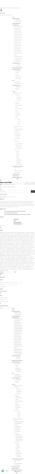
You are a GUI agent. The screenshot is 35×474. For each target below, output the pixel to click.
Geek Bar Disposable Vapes (18, 56)
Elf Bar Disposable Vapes (17, 31)
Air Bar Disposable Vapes (17, 339)
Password (1, 284)
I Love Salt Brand (17, 138)
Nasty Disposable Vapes (17, 43)
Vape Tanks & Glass (17, 172)
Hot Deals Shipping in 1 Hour (16, 23)
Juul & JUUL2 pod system (16, 85)
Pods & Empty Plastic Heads (18, 170)
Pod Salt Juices (17, 429)
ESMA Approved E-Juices (16, 174)
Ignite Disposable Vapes (17, 45)
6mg (19, 413)
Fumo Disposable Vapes (17, 350)
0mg (19, 124)
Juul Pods (17, 89)
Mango (17, 111)
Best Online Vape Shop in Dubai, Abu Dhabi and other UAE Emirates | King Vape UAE (17, 214)
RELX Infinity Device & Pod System (17, 67)
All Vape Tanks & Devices (16, 18)
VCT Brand (19, 100)
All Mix (17, 116)
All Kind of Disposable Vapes (18, 26)
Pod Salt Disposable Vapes (18, 59)
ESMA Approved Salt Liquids (19, 421)
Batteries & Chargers (17, 167)
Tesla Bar (15, 347)
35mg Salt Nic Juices (19, 146)
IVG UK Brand (19, 391)
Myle (13, 80)
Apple (17, 106)
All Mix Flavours (19, 456)
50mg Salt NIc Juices (19, 440)
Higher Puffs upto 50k (17, 320)
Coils (15, 169)
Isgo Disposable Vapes (17, 50)
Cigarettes (17, 72)
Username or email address (4, 282)
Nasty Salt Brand (17, 133)
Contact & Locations (16, 175)
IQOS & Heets (18, 64)
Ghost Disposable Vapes (17, 40)
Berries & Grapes (19, 160)
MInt (16, 402)
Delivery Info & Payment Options (17, 177)
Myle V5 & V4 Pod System (18, 83)
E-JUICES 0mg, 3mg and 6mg (17, 385)
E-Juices (14, 91)
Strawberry (17, 103)
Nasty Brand (19, 97)
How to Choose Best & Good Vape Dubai (10, 212)
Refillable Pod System (18, 312)
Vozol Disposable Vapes (17, 61)
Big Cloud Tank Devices (18, 21)
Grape (18, 152)
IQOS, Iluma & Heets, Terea (16, 355)
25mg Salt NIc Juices (19, 143)
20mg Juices (18, 141)
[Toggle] (21, 314)
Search (1, 189)
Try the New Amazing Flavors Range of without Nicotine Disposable (15, 211)
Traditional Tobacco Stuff (16, 69)
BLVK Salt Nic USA (17, 135)
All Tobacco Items (18, 70)
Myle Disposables (17, 374)
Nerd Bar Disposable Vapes (18, 35)
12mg (19, 119)
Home (1, 184)
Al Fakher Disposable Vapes (18, 34)
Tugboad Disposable (17, 29)
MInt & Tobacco (18, 114)
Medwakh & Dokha (18, 77)
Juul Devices (17, 88)
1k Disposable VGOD (18, 130)
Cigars (16, 366)
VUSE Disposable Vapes (17, 32)
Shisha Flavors (18, 75)
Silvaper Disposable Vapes (18, 51)
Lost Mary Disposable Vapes (18, 53)
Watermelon (18, 113)
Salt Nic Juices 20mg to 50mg (18, 126)
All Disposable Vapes (15, 317)
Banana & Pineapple (19, 105)
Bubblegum (18, 162)
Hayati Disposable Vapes (17, 37)
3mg (19, 122)
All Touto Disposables (17, 42)
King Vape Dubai (2, 13)
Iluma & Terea (18, 358)
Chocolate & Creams (19, 108)
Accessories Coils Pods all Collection (18, 166)
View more (1, 273)
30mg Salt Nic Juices (19, 437)
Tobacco (18, 151)
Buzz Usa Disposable (17, 48)
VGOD (18, 95)
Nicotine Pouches (18, 78)
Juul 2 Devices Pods (18, 86)
